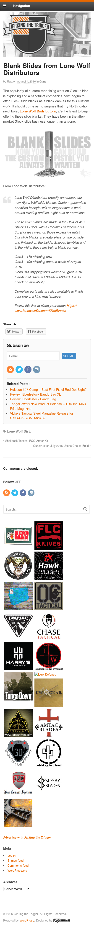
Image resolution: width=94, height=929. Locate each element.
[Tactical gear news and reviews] (29, 51)
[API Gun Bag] (18, 608)
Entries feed (16, 860)
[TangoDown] (18, 698)
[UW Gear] (48, 704)
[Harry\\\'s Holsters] (18, 668)
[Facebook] (28, 369)
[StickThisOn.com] (18, 547)
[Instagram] (37, 369)
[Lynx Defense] (45, 674)
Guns (42, 81)
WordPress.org (17, 870)
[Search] (85, 509)
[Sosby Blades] (48, 795)
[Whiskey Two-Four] (48, 765)
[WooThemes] (61, 920)
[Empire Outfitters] (18, 638)
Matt (10, 81)
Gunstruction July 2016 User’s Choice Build (61, 446)
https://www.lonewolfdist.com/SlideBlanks (46, 308)
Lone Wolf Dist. (19, 431)
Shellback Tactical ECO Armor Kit (26, 441)
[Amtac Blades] (48, 734)
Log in (12, 855)
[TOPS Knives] (18, 734)
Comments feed (18, 865)
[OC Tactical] (48, 608)
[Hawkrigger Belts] (48, 578)
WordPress (27, 920)
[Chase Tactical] (48, 638)
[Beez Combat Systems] (18, 795)
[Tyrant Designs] (18, 825)
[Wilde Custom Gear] (18, 578)
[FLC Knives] (48, 547)
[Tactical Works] (48, 668)
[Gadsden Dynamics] (18, 765)
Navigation (21, 5)
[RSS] (11, 369)
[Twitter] (19, 369)
